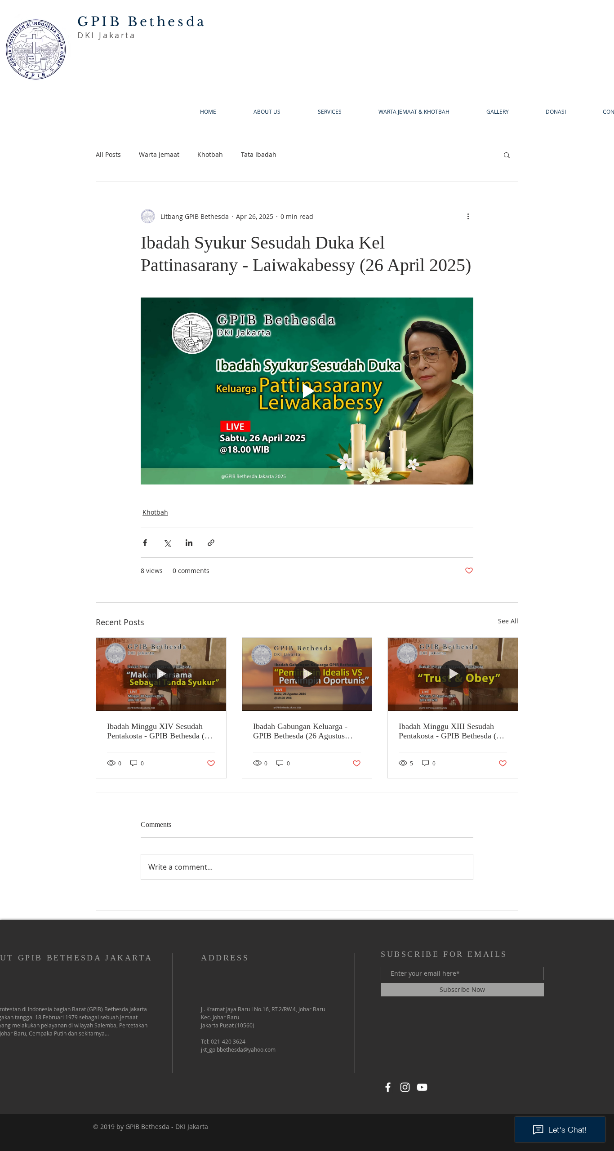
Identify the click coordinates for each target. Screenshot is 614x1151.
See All (508, 621)
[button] (507, 154)
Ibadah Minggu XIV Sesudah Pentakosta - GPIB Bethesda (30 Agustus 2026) (160, 731)
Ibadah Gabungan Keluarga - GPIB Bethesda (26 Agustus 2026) (300, 731)
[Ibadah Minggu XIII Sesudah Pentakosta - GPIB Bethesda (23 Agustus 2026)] (453, 674)
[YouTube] (422, 1087)
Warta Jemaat (159, 154)
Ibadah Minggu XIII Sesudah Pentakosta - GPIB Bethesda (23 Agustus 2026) (451, 731)
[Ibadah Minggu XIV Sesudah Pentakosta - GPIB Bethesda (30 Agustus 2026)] (161, 674)
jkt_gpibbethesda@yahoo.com (238, 1049)
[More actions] (468, 216)
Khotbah (210, 154)
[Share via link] (211, 542)
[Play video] (307, 391)
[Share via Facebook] (145, 542)
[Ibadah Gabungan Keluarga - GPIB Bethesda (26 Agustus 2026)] (307, 674)
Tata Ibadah (258, 154)
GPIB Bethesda (142, 22)
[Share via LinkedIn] (189, 542)
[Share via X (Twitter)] (167, 542)
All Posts (108, 154)
